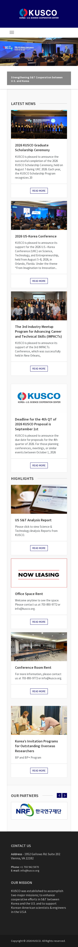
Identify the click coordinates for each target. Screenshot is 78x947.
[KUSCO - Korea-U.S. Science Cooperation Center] (39, 18)
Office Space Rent (29, 593)
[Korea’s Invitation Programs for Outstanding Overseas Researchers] (39, 720)
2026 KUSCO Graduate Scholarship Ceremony (32, 147)
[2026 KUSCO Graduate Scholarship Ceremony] (39, 124)
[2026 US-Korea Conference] (39, 215)
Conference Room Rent (33, 667)
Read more (39, 190)
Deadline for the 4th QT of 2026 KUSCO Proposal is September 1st (35, 424)
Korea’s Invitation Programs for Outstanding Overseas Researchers (36, 746)
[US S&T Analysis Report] (39, 499)
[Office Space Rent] (39, 573)
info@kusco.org (29, 870)
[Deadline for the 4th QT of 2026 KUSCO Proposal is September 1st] (39, 398)
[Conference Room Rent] (39, 646)
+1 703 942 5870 (29, 867)
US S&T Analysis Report (33, 520)
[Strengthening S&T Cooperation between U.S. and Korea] (39, 52)
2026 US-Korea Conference (36, 236)
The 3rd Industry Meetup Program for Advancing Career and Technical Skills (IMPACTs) (38, 331)
